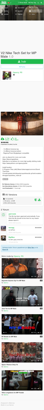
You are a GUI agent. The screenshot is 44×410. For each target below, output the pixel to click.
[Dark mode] (38, 2)
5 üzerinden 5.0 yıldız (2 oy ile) (9, 144)
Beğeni (16, 139)
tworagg (11, 228)
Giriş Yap (31, 247)
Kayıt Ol (5, 249)
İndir (23, 61)
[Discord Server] (14, 74)
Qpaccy (6, 283)
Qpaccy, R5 (17, 72)
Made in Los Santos (7, 405)
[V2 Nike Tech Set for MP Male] (22, 123)
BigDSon (12, 237)
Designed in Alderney (8, 403)
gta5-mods (12, 214)
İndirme (7, 139)
